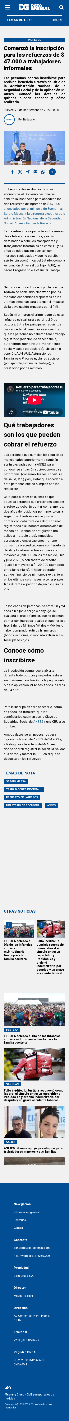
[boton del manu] (7, 7)
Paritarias (20, 1220)
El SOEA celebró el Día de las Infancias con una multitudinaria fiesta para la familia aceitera (18, 950)
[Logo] (34, 7)
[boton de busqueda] (61, 7)
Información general (26, 1212)
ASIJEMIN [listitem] (56, 20)
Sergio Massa (16, 781)
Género (18, 1228)
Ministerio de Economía (22, 805)
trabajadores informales (25, 789)
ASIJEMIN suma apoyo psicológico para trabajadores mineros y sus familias (33, 1150)
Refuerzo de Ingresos (22, 797)
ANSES (38, 721)
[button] (12, 172)
